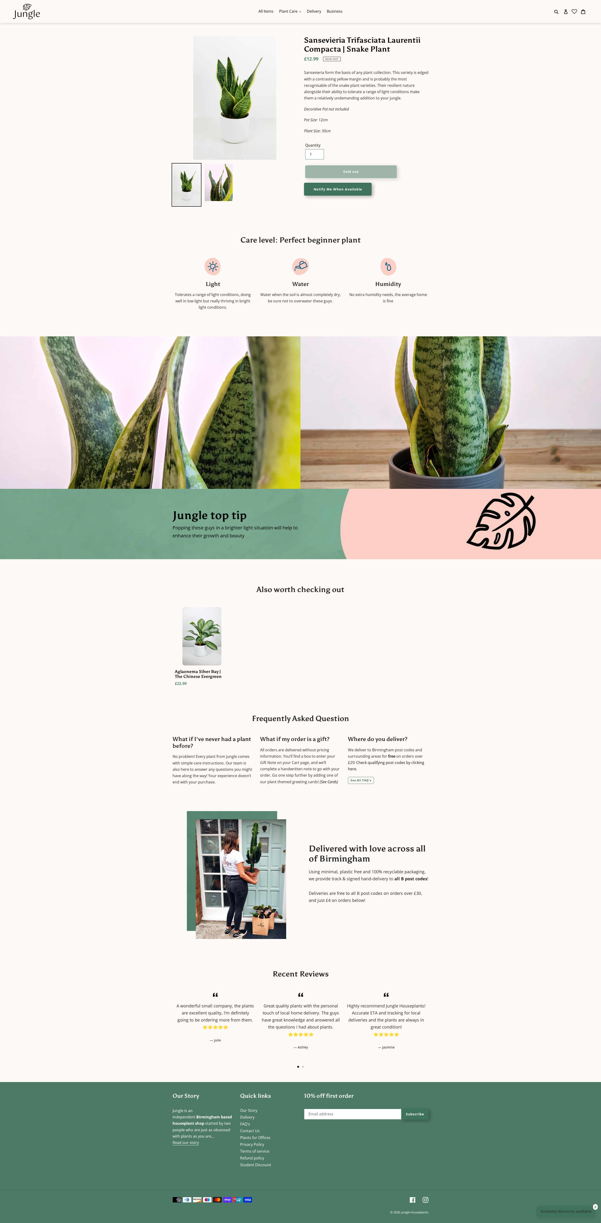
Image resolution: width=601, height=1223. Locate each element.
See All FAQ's (361, 780)
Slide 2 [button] (302, 1066)
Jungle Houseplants (414, 1212)
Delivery (247, 1117)
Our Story (248, 1110)
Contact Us (250, 1130)
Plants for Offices (255, 1137)
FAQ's (245, 1124)
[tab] (298, 1066)
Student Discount (255, 1164)
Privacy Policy (252, 1144)
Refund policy (252, 1158)
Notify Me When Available (338, 189)
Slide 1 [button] (298, 1066)
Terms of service (254, 1151)
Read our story (186, 1142)
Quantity (312, 145)
